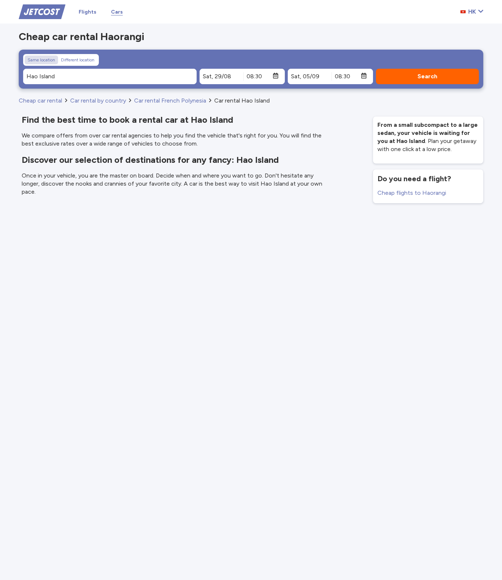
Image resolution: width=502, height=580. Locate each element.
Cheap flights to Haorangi (411, 192)
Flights (87, 12)
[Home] (42, 11)
